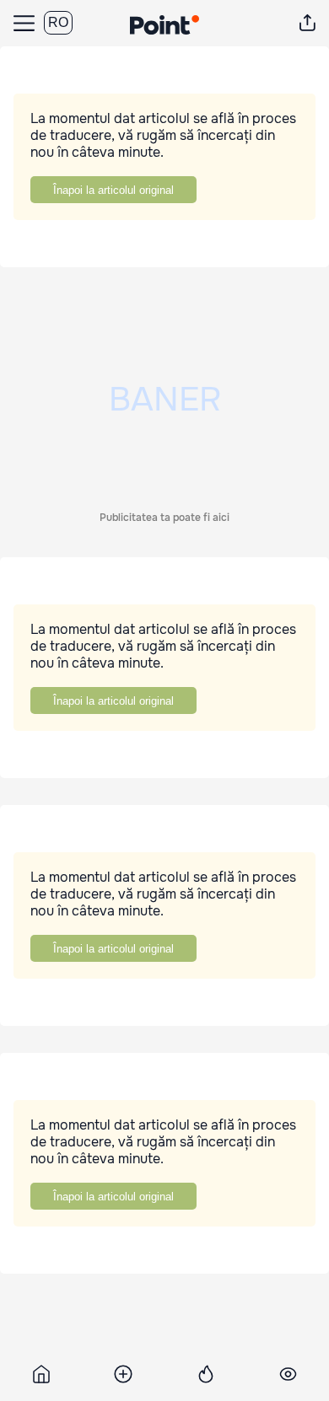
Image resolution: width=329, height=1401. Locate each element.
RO (58, 22)
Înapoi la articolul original (113, 190)
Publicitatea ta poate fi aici (164, 517)
